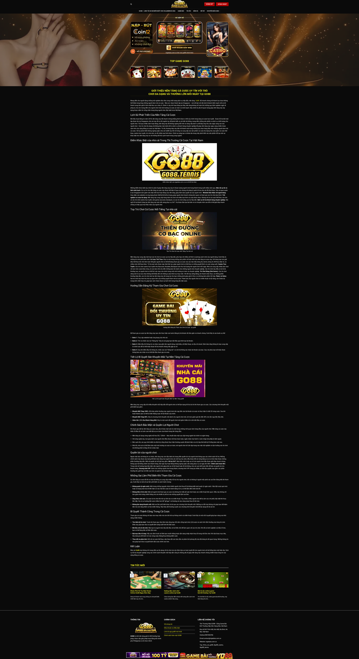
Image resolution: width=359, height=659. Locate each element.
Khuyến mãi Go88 (213, 11)
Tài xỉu (188, 11)
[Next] (229, 588)
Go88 (197, 101)
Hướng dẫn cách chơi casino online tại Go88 (172, 592)
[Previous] (130, 588)
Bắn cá (195, 11)
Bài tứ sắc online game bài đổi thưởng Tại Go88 (206, 592)
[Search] (131, 4)
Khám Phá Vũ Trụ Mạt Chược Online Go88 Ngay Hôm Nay (140, 592)
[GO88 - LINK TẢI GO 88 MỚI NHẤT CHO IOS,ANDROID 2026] (179, 4)
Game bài (181, 11)
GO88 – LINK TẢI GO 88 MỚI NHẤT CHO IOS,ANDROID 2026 (157, 11)
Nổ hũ (203, 11)
